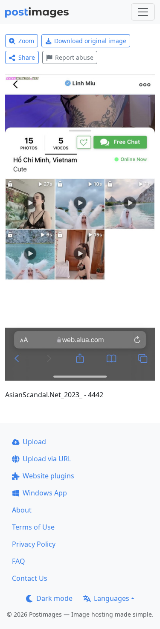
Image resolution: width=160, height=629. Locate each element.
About (22, 510)
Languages (111, 598)
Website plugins (48, 475)
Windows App (45, 493)
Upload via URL (47, 458)
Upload (34, 441)
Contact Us (29, 578)
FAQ (18, 561)
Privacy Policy (33, 544)
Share (26, 57)
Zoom (26, 41)
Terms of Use (33, 527)
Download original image (90, 41)
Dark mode (54, 598)
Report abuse (74, 57)
